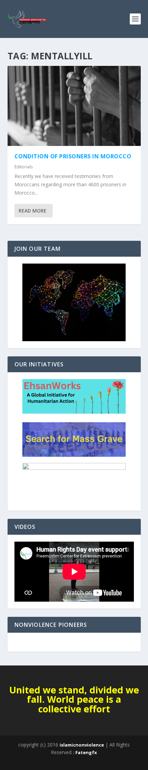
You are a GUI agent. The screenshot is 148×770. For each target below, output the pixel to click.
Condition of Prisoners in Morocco (72, 156)
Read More (32, 210)
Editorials (23, 167)
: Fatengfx (85, 752)
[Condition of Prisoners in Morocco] (74, 106)
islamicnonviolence (82, 745)
